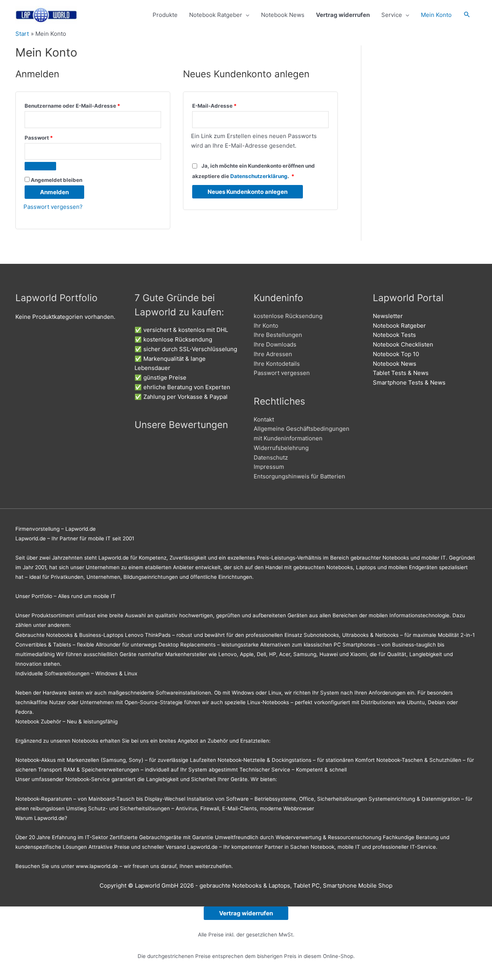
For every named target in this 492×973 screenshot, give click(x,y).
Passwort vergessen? (53, 206)
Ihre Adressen (273, 354)
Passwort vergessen (282, 373)
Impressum (269, 466)
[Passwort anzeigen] (40, 166)
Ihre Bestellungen (278, 334)
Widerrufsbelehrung (281, 448)
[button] (467, 15)
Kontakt (264, 419)
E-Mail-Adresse (229, 105)
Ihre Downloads (275, 344)
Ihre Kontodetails (277, 363)
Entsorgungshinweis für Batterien (299, 476)
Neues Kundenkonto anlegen (248, 191)
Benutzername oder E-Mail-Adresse (88, 105)
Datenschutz (271, 457)
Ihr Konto (266, 325)
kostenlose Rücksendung (288, 316)
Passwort (54, 137)
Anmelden (54, 192)
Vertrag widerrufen (246, 913)
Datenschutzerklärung (259, 176)
